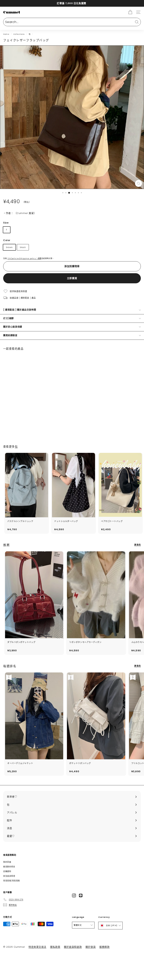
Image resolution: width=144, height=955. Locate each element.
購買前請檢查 (10, 335)
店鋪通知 (7, 871)
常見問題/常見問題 (11, 880)
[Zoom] (138, 183)
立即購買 (72, 278)
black (23, 247)
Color (6, 240)
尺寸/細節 (8, 318)
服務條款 (104, 947)
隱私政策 (55, 947)
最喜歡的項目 (9, 866)
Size (5, 222)
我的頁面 (7, 862)
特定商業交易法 (37, 947)
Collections (19, 34)
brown (9, 247)
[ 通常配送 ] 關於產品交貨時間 (19, 309)
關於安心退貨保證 (12, 326)
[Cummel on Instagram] (74, 895)
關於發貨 (91, 947)
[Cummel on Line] (81, 895)
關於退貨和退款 (73, 947)
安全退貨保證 (9, 876)
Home (6, 34)
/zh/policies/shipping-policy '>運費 (24, 258)
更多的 (137, 544)
